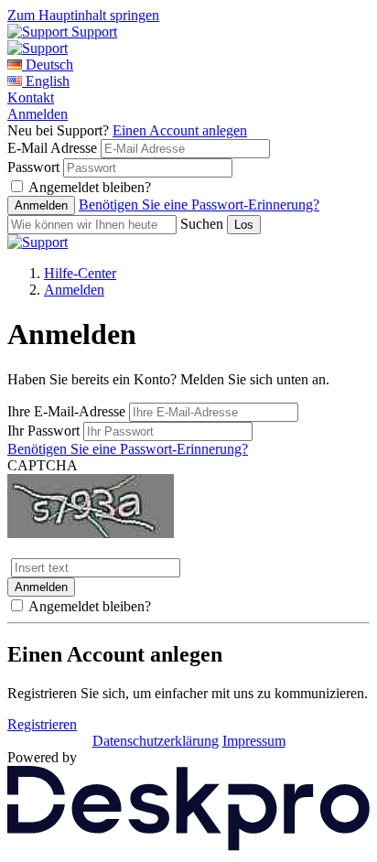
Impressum (253, 741)
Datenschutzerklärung (155, 741)
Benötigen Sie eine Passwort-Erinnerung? (199, 204)
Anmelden (37, 114)
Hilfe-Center (80, 273)
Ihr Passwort (43, 430)
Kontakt (30, 97)
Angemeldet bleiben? (89, 187)
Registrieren (42, 724)
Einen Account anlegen (180, 130)
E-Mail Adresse (52, 148)
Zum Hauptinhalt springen (83, 15)
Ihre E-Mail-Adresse (66, 411)
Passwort (33, 167)
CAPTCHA (42, 465)
